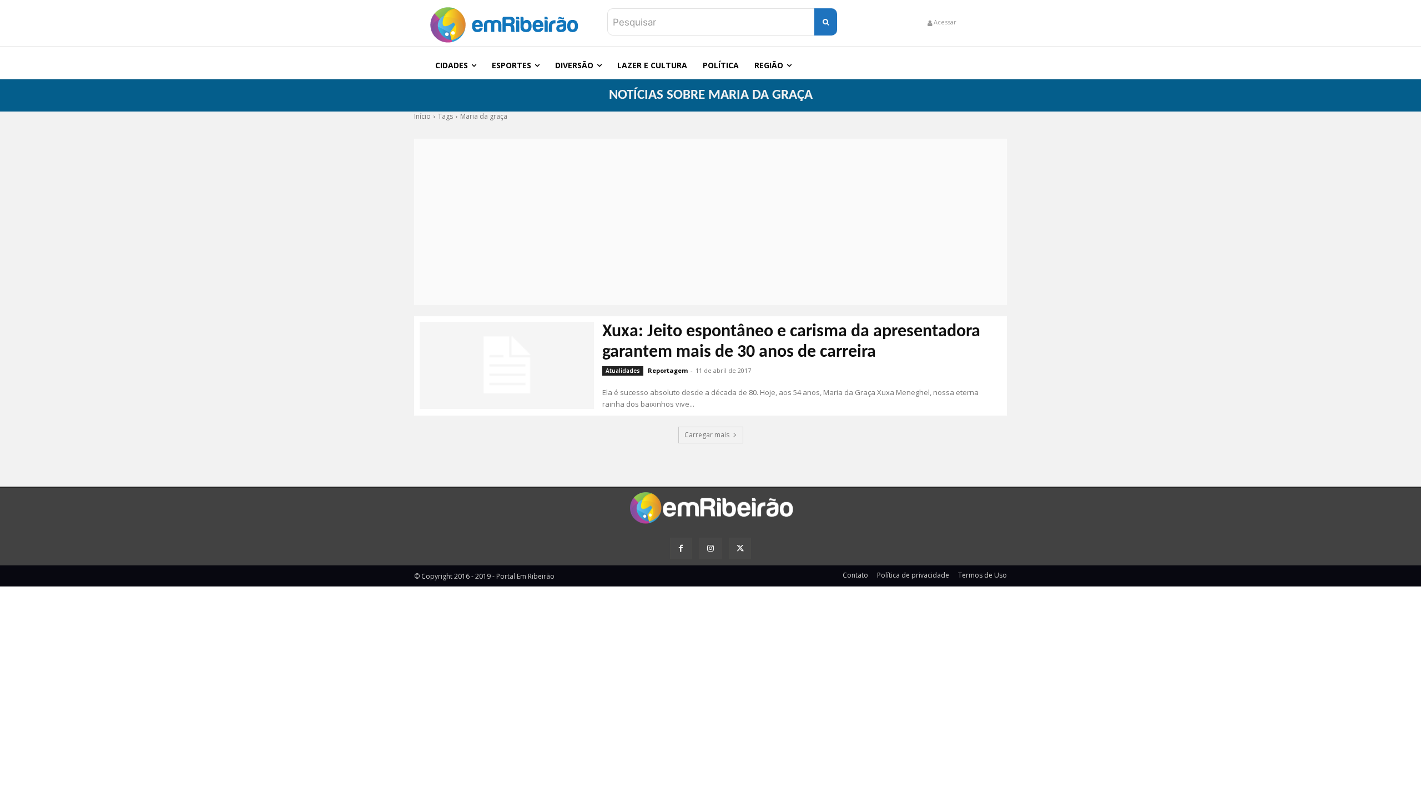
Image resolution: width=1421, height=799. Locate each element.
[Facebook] (681, 548)
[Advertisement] (710, 222)
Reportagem (668, 370)
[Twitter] (740, 548)
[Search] (825, 22)
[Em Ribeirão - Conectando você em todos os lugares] (504, 22)
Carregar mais (706, 434)
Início (422, 116)
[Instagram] (710, 548)
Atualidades (623, 371)
